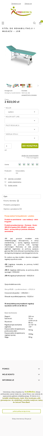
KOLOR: (8, 108)
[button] (3, 22)
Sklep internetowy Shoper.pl (21, 419)
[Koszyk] (40, 23)
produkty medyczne (30, 400)
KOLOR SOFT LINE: (12, 117)
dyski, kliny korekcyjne (28, 398)
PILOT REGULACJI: (12, 125)
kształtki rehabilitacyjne (11, 398)
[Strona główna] (21, 11)
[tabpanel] (21, 285)
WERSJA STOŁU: (11, 134)
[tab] (21, 196)
